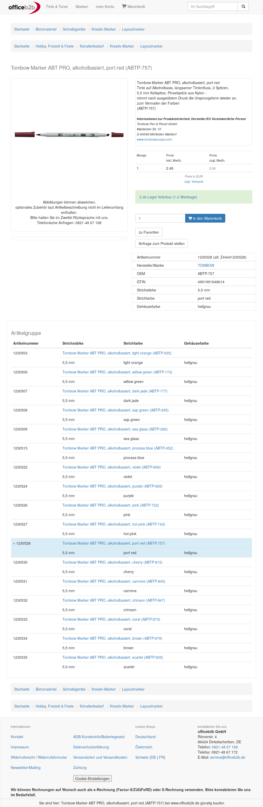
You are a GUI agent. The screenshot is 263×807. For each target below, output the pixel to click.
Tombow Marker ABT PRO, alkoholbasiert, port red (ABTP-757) (113, 543)
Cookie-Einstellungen (92, 778)
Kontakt (17, 736)
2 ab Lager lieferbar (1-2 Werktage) (168, 196)
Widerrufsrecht (23, 757)
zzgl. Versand (193, 181)
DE (153, 757)
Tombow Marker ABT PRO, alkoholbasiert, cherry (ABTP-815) (112, 562)
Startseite (22, 29)
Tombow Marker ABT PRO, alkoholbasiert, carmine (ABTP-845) (113, 581)
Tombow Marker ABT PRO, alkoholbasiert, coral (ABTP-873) (111, 619)
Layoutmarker (133, 29)
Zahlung (80, 767)
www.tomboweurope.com (154, 139)
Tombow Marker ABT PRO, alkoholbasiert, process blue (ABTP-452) (117, 448)
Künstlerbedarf (92, 46)
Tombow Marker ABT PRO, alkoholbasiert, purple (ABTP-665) (112, 486)
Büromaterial (46, 29)
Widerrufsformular (52, 757)
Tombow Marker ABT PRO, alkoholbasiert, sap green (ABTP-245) (115, 409)
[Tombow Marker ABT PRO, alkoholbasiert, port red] (69, 134)
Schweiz (142, 757)
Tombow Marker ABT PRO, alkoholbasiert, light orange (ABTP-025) (117, 352)
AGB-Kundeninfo (86, 736)
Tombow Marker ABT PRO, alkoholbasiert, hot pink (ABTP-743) (113, 524)
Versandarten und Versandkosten (100, 757)
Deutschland (145, 736)
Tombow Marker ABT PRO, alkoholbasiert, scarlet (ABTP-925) (112, 657)
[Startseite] (24, 6)
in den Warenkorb (207, 218)
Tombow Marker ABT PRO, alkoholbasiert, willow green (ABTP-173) (117, 371)
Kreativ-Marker (104, 29)
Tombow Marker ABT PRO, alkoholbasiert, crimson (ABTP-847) (113, 600)
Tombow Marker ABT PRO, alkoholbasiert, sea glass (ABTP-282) (115, 429)
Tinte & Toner (57, 6)
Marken (82, 6)
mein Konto (105, 6)
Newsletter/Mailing (26, 767)
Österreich (143, 746)
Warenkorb (135, 6)
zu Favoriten (149, 232)
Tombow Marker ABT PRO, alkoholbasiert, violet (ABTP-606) (111, 467)
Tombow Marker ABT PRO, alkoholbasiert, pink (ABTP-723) (110, 505)
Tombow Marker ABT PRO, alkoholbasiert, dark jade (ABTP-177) (114, 390)
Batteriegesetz (113, 736)
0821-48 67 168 (225, 746)
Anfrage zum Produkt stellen (162, 243)
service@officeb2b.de (227, 757)
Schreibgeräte (74, 29)
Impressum (20, 746)
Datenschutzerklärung (91, 746)
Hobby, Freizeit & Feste (55, 46)
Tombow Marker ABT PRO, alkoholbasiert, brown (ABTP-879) (112, 638)
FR (161, 757)
